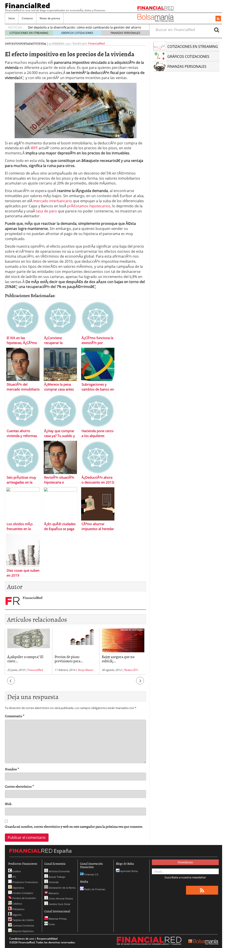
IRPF (35, 148)
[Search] (216, 29)
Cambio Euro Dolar (59, 904)
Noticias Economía (59, 871)
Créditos (17, 903)
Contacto (27, 18)
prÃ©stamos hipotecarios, (89, 206)
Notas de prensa (50, 18)
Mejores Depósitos (23, 931)
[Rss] (218, 18)
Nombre (12, 769)
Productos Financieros (25, 882)
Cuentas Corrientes (23, 925)
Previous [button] (11, 683)
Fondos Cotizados (22, 893)
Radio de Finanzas (94, 889)
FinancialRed (27, 5)
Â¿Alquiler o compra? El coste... (25, 659)
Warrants (53, 893)
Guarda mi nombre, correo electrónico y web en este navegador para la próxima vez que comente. (74, 826)
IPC (14, 876)
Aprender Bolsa (128, 871)
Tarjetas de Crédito (23, 920)
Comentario (14, 716)
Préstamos (18, 909)
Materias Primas (57, 918)
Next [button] (140, 683)
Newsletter (185, 862)
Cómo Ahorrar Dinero (60, 898)
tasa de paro (46, 211)
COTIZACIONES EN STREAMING (29, 33)
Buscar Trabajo (56, 876)
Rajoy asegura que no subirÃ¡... (118, 659)
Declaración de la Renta (61, 887)
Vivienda (53, 882)
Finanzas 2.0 (91, 874)
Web (8, 803)
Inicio (11, 18)
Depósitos (18, 887)
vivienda (39, 43)
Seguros (17, 914)
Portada (26, 43)
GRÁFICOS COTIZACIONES (77, 33)
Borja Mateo (85, 670)
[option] (28, 651)
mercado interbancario (53, 200)
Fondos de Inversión (24, 898)
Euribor (16, 871)
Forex (51, 924)
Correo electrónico (19, 786)
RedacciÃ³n (131, 670)
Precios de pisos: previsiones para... (69, 659)
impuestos (12, 43)
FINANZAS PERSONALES (125, 33)
